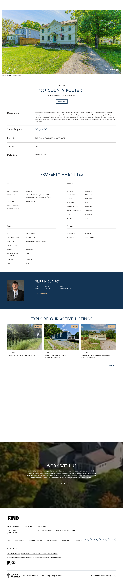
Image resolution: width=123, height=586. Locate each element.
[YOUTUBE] (100, 539)
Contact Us (78, 540)
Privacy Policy (111, 576)
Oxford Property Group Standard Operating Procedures (39, 553)
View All (111, 366)
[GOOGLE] (109, 539)
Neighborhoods (52, 540)
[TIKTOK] (105, 539)
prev (8, 70)
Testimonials (66, 540)
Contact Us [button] (61, 483)
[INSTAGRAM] (91, 539)
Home (8, 540)
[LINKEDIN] (96, 539)
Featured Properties (35, 540)
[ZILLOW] (114, 539)
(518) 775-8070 (12, 531)
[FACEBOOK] (87, 539)
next (13, 70)
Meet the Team (19, 540)
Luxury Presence (56, 576)
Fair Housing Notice (13, 553)
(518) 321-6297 (49, 288)
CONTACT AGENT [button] (42, 294)
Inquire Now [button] (62, 101)
